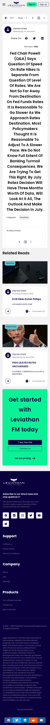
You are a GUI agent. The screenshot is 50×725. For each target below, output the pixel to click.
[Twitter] (31, 515)
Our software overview (12, 600)
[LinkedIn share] (25, 720)
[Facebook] (6, 515)
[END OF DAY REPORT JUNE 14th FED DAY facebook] (26, 38)
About (5, 572)
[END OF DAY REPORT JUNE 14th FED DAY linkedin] (42, 38)
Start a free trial (9, 609)
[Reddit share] (33, 720)
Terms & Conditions (11, 553)
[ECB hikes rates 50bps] (8, 311)
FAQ (4, 577)
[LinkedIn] (14, 515)
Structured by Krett (25, 709)
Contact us (7, 544)
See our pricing (23, 458)
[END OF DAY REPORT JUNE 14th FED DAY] (44, 18)
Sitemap (6, 581)
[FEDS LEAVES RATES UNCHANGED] (8, 381)
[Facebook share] (8, 720)
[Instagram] (22, 515)
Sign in (32, 4)
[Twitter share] (17, 720)
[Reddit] (6, 524)
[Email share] (41, 720)
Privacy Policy (8, 549)
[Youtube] (39, 515)
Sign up (43, 4)
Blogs (20, 18)
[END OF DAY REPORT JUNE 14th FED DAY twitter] (34, 38)
